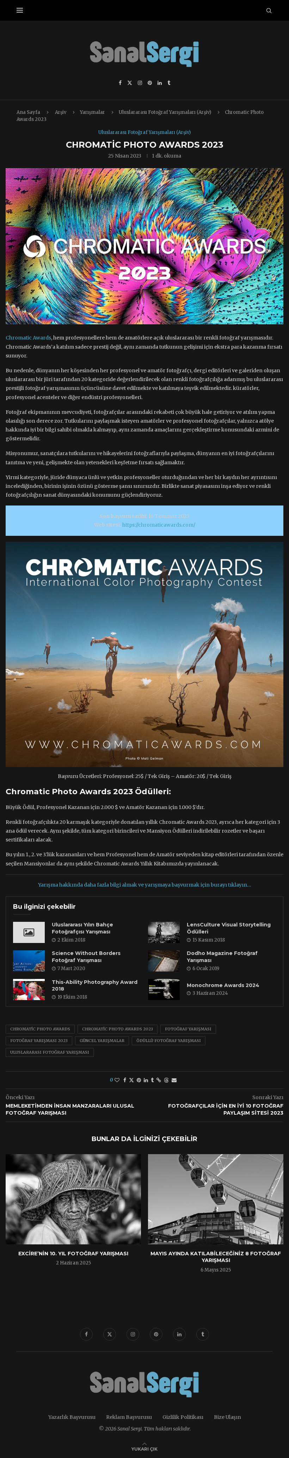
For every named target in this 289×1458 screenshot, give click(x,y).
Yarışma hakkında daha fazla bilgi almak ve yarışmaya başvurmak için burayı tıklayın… (144, 885)
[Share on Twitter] (131, 1080)
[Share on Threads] (166, 1080)
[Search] (268, 10)
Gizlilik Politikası (182, 1417)
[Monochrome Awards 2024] (164, 989)
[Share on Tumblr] (152, 1080)
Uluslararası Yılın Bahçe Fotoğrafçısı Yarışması (82, 928)
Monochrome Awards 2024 (223, 985)
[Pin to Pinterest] (139, 1080)
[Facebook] (120, 82)
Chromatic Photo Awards (40, 1029)
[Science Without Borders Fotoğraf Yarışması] (29, 961)
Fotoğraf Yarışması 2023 (39, 1040)
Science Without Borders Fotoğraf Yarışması (86, 956)
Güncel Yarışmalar (102, 1040)
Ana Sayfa (28, 112)
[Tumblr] (168, 82)
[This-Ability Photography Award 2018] (29, 989)
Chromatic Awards (28, 338)
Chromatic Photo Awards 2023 (117, 1029)
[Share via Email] (174, 1080)
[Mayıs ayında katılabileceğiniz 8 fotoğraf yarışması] (215, 1199)
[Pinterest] (150, 82)
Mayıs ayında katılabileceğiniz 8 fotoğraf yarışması (215, 1257)
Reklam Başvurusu (129, 1417)
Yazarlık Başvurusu (72, 1417)
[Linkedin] (160, 82)
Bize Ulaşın (227, 1417)
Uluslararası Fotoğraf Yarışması (49, 1052)
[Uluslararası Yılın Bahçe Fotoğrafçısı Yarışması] (29, 932)
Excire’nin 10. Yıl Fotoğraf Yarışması (73, 1253)
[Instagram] (140, 82)
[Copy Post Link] (158, 1080)
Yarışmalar (92, 112)
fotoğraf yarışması (188, 1029)
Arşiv (60, 112)
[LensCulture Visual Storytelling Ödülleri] (164, 932)
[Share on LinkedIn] (146, 1080)
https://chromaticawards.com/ (158, 525)
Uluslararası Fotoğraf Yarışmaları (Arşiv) (165, 112)
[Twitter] (129, 82)
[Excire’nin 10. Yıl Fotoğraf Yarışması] (73, 1199)
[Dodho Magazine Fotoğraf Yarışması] (164, 961)
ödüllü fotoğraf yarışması (168, 1040)
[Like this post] (117, 1080)
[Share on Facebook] (124, 1080)
